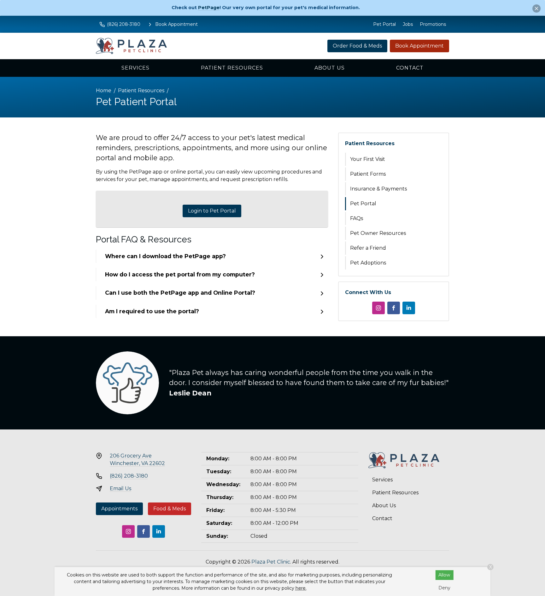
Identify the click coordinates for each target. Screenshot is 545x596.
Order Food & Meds (357, 46)
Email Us (120, 488)
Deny (444, 588)
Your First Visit (367, 159)
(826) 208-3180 (129, 476)
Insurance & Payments (378, 189)
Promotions (433, 24)
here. (301, 588)
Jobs (408, 24)
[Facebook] (393, 308)
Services (135, 68)
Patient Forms (368, 174)
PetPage (209, 7)
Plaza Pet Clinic (270, 562)
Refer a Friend (368, 248)
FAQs (356, 218)
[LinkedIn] (408, 308)
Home (103, 91)
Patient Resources (232, 68)
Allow (444, 575)
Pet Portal (384, 24)
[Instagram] (378, 308)
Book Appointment (419, 46)
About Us (329, 68)
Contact (410, 68)
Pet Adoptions (368, 263)
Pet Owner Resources (378, 233)
